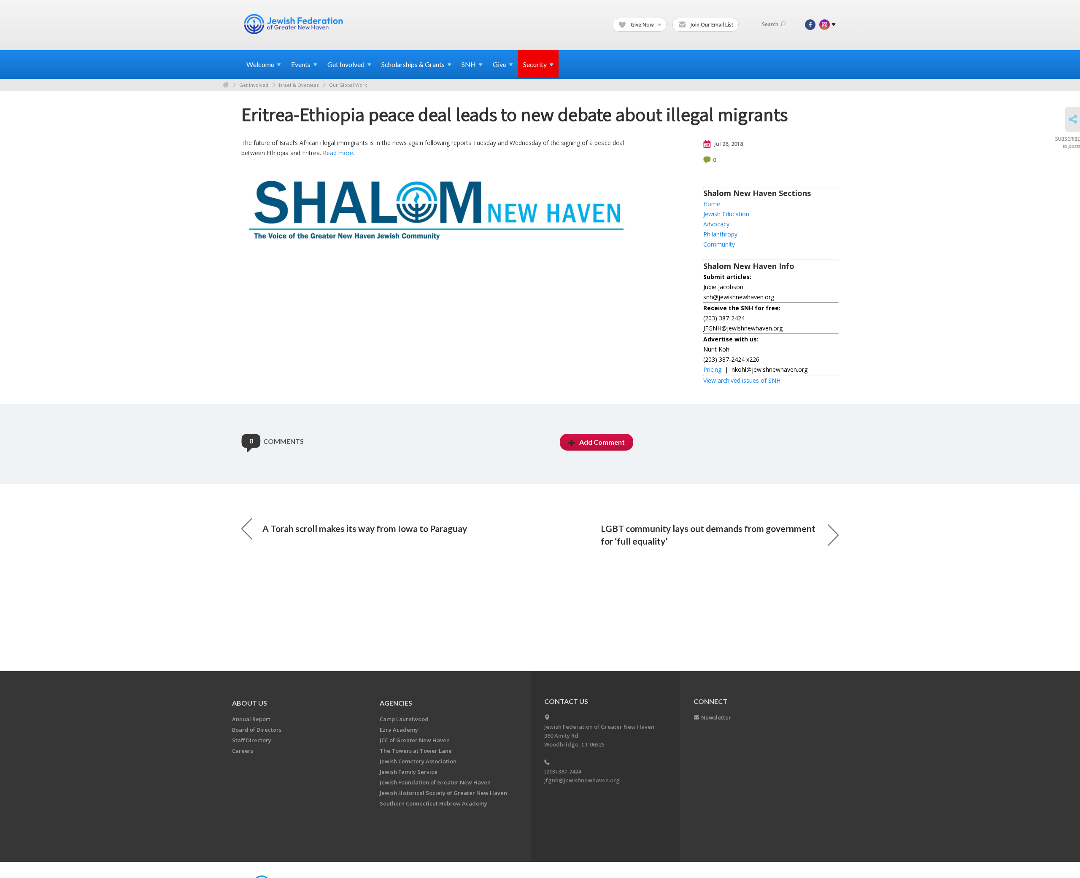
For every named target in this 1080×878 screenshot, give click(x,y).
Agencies (396, 703)
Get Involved (253, 85)
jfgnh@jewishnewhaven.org (582, 780)
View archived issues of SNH (741, 380)
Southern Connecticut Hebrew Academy (433, 803)
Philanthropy (720, 234)
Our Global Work (348, 85)
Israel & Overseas (299, 85)
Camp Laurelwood (404, 719)
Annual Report (251, 719)
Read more (338, 153)
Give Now (642, 24)
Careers (242, 750)
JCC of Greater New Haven (415, 740)
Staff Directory (251, 740)
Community (719, 244)
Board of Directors (256, 729)
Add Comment (602, 442)
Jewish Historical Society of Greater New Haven (443, 793)
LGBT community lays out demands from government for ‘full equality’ (708, 534)
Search (770, 24)
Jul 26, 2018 (728, 144)
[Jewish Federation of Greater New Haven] (294, 24)
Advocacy (716, 224)
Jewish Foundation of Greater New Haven (435, 782)
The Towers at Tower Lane (416, 750)
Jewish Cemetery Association (418, 761)
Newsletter (716, 717)
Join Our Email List (711, 24)
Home (226, 85)
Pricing (712, 369)
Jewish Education (726, 214)
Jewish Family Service (408, 772)
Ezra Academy (399, 729)
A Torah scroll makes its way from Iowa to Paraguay (364, 528)
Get (345, 64)
